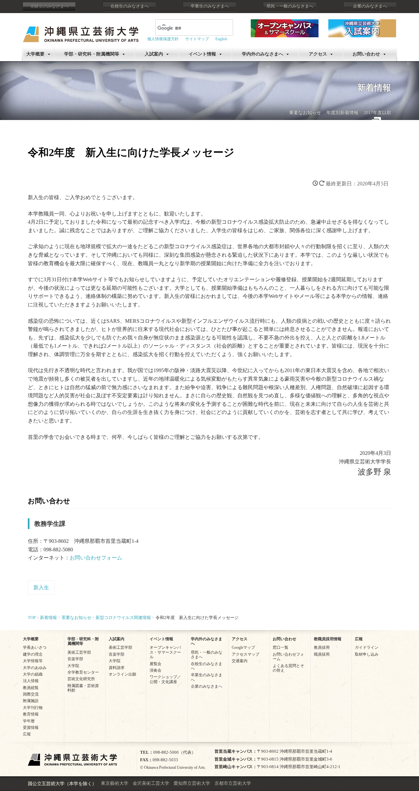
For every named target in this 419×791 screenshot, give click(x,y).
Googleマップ (243, 647)
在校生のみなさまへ (129, 6)
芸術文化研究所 (81, 679)
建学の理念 (33, 654)
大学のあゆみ (34, 667)
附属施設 (31, 700)
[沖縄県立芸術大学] (80, 29)
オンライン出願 (122, 674)
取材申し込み (366, 654)
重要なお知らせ (305, 112)
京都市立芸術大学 (232, 783)
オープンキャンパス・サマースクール (165, 652)
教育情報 (31, 714)
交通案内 (239, 661)
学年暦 (29, 721)
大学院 (73, 665)
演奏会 (155, 670)
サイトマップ (197, 39)
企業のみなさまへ (370, 6)
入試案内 (154, 54)
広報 (27, 734)
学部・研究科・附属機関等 (91, 54)
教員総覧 (31, 687)
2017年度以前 (377, 112)
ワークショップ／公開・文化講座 (165, 679)
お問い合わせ (366, 54)
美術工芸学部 (79, 652)
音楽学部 (75, 659)
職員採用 (322, 654)
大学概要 (35, 54)
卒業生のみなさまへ (210, 6)
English (221, 39)
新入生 (41, 587)
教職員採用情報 (327, 639)
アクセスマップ (245, 654)
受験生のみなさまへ (49, 6)
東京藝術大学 (114, 783)
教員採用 (322, 647)
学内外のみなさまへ (262, 54)
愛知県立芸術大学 (191, 783)
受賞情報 (31, 727)
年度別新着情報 (342, 112)
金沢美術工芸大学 (151, 783)
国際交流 (31, 694)
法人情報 (31, 681)
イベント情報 (202, 54)
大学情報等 (33, 661)
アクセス (318, 54)
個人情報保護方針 (163, 39)
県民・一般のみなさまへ (289, 6)
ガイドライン (366, 647)
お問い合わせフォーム (96, 557)
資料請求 (116, 667)
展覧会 (155, 664)
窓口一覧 (280, 647)
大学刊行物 (33, 707)
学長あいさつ (34, 647)
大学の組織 (33, 674)
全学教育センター (83, 672)
